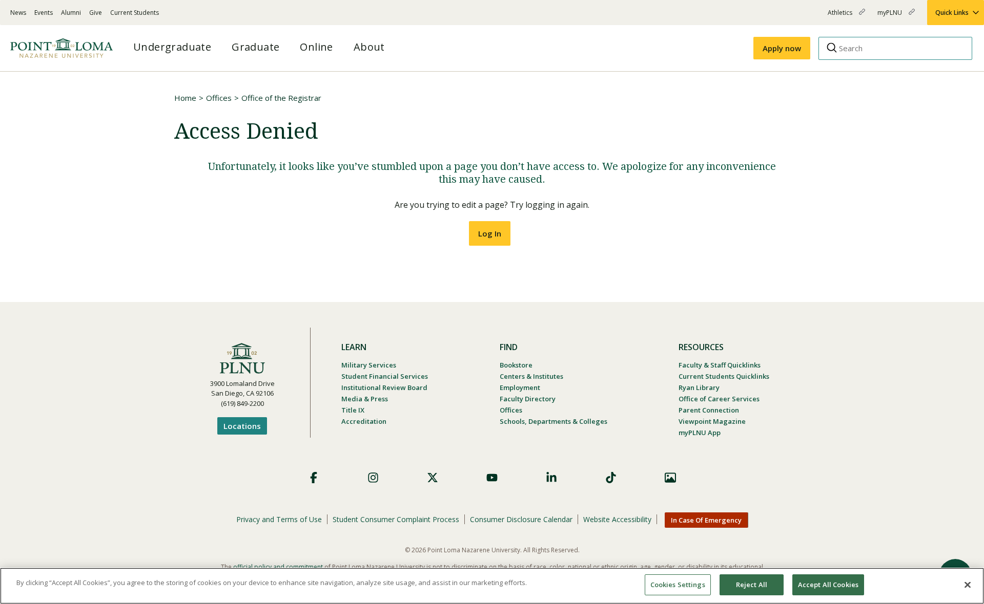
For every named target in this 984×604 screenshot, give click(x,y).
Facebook (313, 477)
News (18, 12)
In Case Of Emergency (706, 520)
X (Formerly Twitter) (432, 477)
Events (43, 12)
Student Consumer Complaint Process (396, 519)
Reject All (751, 584)
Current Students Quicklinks (724, 376)
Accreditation (363, 421)
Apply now (782, 48)
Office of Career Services (719, 398)
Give (95, 12)
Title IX (352, 410)
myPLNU (890, 16)
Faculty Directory (528, 398)
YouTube (492, 477)
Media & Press (364, 398)
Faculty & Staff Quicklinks (720, 365)
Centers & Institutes (531, 376)
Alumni (71, 12)
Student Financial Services (384, 376)
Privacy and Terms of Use (279, 519)
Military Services (368, 365)
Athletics (841, 16)
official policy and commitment (278, 567)
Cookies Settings (677, 584)
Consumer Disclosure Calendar (521, 519)
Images (670, 477)
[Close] (967, 584)
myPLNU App (700, 432)
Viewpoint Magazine (712, 421)
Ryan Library (699, 387)
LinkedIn (551, 477)
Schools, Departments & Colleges (553, 421)
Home (185, 98)
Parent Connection (709, 410)
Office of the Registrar (281, 98)
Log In (489, 233)
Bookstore (516, 365)
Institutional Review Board (384, 387)
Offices (219, 98)
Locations (242, 426)
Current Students (134, 12)
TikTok (611, 477)
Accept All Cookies (828, 584)
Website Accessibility (617, 519)
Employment (520, 387)
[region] (492, 586)
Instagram (373, 477)
